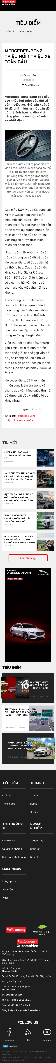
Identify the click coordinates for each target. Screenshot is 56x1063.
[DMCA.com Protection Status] (10, 1046)
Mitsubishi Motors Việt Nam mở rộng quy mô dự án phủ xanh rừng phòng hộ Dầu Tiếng (19, 538)
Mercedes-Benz (26, 415)
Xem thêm (26, 558)
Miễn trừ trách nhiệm (12, 994)
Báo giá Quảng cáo (11, 981)
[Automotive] (28, 943)
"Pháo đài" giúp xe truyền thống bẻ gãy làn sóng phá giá (17, 517)
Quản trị (34, 857)
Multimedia (11, 869)
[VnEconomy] (16, 930)
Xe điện (34, 811)
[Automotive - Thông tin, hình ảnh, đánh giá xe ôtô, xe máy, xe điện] (9, 2)
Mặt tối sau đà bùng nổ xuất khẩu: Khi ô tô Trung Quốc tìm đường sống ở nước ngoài (18, 496)
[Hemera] (42, 930)
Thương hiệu (37, 840)
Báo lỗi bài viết (32, 85)
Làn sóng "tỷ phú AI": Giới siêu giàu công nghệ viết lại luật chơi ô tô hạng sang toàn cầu (19, 475)
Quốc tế (9, 31)
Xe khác (34, 795)
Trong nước (25, 31)
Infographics (9, 881)
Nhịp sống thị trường (14, 857)
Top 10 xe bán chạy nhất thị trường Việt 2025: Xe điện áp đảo (32, 685)
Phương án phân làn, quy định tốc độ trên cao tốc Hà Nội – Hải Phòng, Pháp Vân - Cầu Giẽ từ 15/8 (21, 712)
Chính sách (8, 840)
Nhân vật (35, 848)
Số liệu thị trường (12, 848)
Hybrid (33, 803)
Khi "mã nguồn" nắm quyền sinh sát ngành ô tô (19, 454)
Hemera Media (9, 971)
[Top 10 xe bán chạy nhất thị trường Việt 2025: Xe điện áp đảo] (15, 687)
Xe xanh (37, 783)
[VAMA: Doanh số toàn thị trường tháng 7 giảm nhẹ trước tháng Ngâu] (41, 748)
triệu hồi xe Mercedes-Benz (21, 420)
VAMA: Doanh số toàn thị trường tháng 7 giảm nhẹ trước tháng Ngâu (23, 745)
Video (5, 897)
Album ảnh (8, 889)
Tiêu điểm (28, 23)
